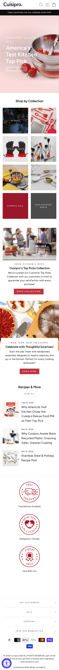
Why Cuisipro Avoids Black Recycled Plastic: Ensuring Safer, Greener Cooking (38, 438)
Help (29, 612)
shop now (29, 371)
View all (29, 394)
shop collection (29, 291)
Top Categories (29, 603)
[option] (29, 12)
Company (29, 621)
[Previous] (3, 46)
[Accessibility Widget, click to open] (7, 663)
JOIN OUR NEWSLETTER (29, 631)
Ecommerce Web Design (25, 667)
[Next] (55, 46)
